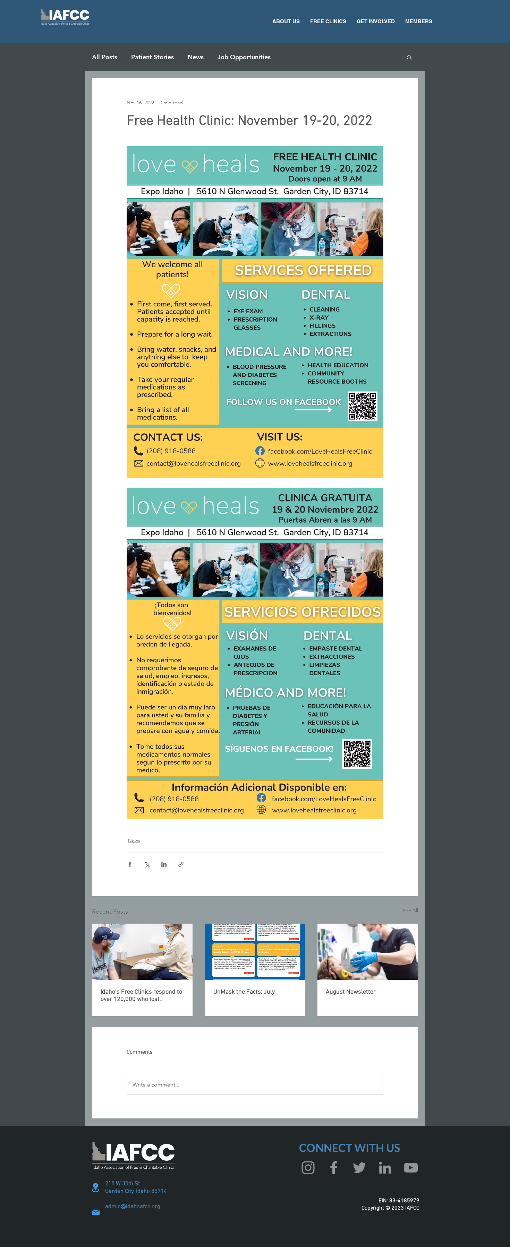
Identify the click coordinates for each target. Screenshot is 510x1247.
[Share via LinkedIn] (164, 864)
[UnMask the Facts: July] (255, 952)
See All (410, 910)
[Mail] (95, 1212)
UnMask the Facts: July (244, 992)
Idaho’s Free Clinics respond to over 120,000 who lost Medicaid (141, 995)
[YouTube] (410, 1167)
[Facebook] (333, 1167)
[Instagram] (308, 1167)
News (196, 57)
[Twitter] (359, 1167)
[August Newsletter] (367, 952)
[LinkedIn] (385, 1167)
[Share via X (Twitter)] (147, 864)
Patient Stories (152, 57)
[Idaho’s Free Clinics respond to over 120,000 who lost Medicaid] (142, 952)
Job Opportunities (244, 57)
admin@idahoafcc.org (132, 1206)
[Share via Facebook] (130, 864)
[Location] (95, 1187)
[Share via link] (181, 864)
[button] (286, 21)
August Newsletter (351, 992)
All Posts (104, 57)
